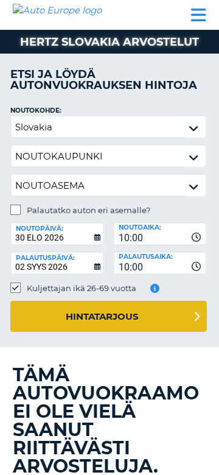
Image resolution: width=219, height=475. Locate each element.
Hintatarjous (102, 316)
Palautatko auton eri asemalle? (88, 210)
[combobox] (160, 233)
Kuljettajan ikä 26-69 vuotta (81, 288)
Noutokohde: (35, 110)
